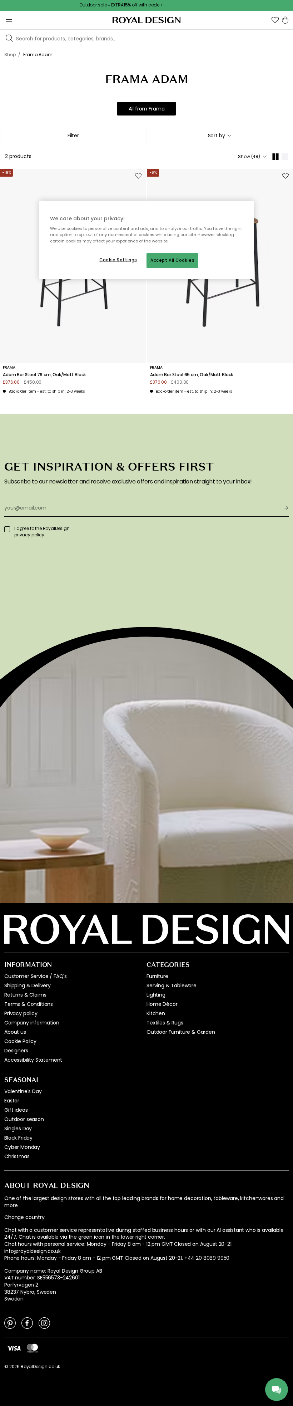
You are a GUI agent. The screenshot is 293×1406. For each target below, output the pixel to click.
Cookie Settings (118, 259)
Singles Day (18, 1128)
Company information (31, 1022)
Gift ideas (16, 1109)
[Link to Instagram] (44, 1322)
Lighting (155, 994)
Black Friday (18, 1137)
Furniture (157, 976)
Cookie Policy (20, 1041)
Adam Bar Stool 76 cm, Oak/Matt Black (44, 374)
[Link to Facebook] (27, 1322)
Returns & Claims (25, 994)
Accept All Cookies (172, 260)
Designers (16, 1050)
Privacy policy (21, 1013)
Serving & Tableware (171, 985)
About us (15, 1031)
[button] (275, 20)
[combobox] (219, 135)
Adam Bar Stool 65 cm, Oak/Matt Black (191, 374)
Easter (11, 1100)
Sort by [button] (216, 135)
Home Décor (161, 1004)
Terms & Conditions (28, 1004)
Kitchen (155, 1013)
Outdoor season (24, 1119)
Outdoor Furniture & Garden (180, 1031)
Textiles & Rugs (164, 1022)
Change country (24, 1217)
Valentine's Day (23, 1091)
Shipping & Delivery (27, 985)
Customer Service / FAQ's (35, 976)
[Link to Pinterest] (10, 1322)
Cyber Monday (22, 1147)
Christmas (17, 1156)
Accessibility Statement (33, 1059)
